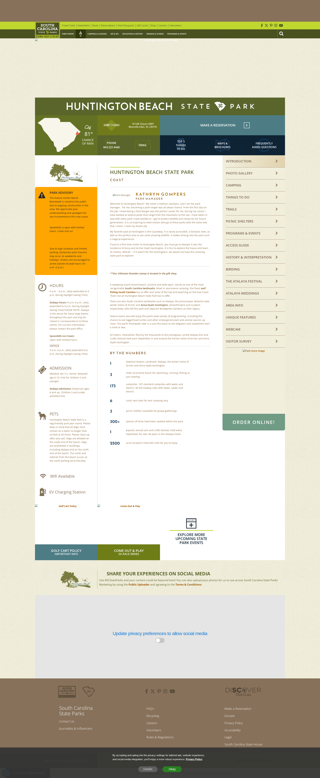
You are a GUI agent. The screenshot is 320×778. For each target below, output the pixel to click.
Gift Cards (142, 25)
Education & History (132, 34)
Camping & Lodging (97, 34)
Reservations (108, 25)
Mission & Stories (155, 34)
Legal (228, 737)
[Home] (47, 30)
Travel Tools (68, 25)
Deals (95, 25)
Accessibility (232, 730)
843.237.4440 (111, 147)
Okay (172, 769)
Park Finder (68, 34)
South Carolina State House (243, 744)
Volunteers (176, 25)
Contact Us (66, 721)
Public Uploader (139, 584)
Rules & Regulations (160, 737)
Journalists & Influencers (75, 728)
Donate (229, 716)
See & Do (114, 34)
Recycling (152, 716)
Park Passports (126, 25)
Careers (162, 25)
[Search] (281, 33)
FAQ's (150, 709)
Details (147, 769)
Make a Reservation (237, 709)
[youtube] (172, 692)
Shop (153, 25)
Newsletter (84, 25)
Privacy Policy (233, 723)
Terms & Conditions (189, 584)
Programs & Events (176, 34)
